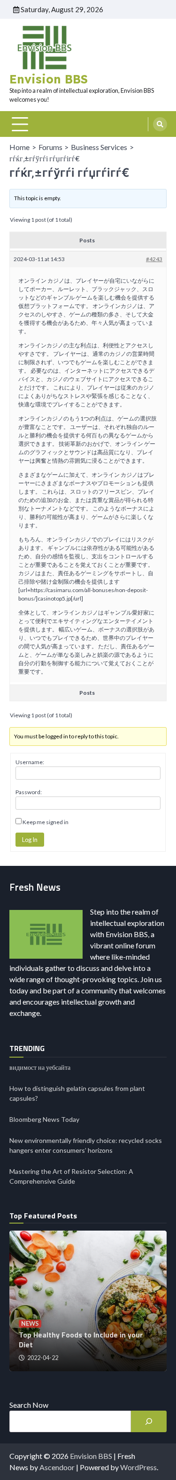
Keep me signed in (46, 822)
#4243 (154, 259)
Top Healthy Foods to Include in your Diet (81, 1339)
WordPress (138, 1467)
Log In (30, 839)
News (30, 1323)
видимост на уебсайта (39, 1067)
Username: (29, 762)
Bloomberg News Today (44, 1119)
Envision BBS (48, 79)
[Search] (160, 124)
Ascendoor (57, 1467)
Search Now (28, 1404)
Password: (28, 792)
